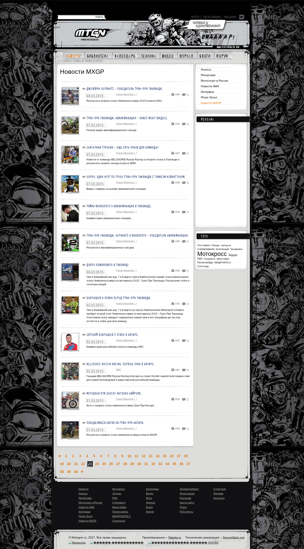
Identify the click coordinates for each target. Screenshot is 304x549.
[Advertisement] (222, 171)
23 (90, 464)
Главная (67, 60)
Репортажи (208, 75)
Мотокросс (212, 254)
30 (139, 464)
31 (146, 464)
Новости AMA (210, 86)
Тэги (204, 236)
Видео (149, 493)
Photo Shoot (209, 97)
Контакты (219, 498)
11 (136, 456)
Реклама (207, 119)
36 (181, 464)
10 (129, 456)
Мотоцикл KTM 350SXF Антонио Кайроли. (114, 393)
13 (150, 456)
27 (118, 464)
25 (104, 464)
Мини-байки (223, 259)
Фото (149, 498)
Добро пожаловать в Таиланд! (107, 265)
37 (188, 464)
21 (76, 464)
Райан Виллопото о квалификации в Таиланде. (119, 206)
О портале (219, 489)
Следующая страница (82, 471)
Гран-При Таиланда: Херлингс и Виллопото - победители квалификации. (137, 235)
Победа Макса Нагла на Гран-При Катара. (115, 423)
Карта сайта (187, 502)
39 (69, 472)
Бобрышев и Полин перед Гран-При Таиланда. (118, 298)
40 (76, 472)
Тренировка (236, 249)
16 (172, 456)
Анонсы (206, 69)
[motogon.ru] (93, 35)
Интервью (207, 91)
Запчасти (226, 245)
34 (167, 464)
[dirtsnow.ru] (228, 47)
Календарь (152, 489)
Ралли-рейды (205, 262)
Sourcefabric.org (233, 537)
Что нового (203, 245)
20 (69, 464)
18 (186, 456)
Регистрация (211, 17)
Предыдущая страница (59, 456)
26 (111, 464)
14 (157, 456)
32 (153, 464)
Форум (150, 511)
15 (164, 456)
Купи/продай (222, 249)
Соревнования (206, 249)
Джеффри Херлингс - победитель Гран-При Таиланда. (124, 89)
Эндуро (232, 255)
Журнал (150, 502)
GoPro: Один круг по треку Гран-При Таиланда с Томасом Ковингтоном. (136, 177)
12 (143, 456)
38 (62, 472)
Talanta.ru (174, 537)
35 (174, 464)
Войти (195, 17)
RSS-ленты (186, 511)
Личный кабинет (189, 489)
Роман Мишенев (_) (126, 94)
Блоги (149, 507)
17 (179, 456)
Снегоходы (203, 266)
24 (97, 464)
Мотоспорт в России (214, 80)
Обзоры (215, 245)
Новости (78, 60)
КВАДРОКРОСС (222, 262)
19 (62, 464)
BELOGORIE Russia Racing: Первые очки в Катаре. (120, 364)
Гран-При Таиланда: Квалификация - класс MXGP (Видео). (127, 118)
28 (125, 464)
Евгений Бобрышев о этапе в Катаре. (112, 335)
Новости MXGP (94, 60)
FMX (199, 258)
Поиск (183, 507)
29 (132, 464)
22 (83, 464)
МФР (118, 369)
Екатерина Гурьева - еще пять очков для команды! (122, 147)
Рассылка (230, 17)
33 (160, 464)
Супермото (209, 259)
